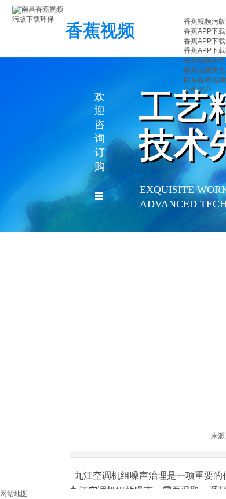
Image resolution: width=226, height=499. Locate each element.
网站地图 (14, 494)
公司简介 (198, 90)
